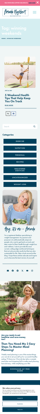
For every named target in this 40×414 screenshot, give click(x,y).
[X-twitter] (22, 271)
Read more (9, 105)
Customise (20, 404)
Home (4, 38)
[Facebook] (13, 271)
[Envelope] (8, 271)
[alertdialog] (20, 3)
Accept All (20, 398)
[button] (34, 12)
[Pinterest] (18, 271)
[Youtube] (27, 271)
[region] (20, 399)
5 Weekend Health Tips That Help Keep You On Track (17, 98)
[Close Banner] (37, 2)
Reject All (20, 409)
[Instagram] (32, 271)
